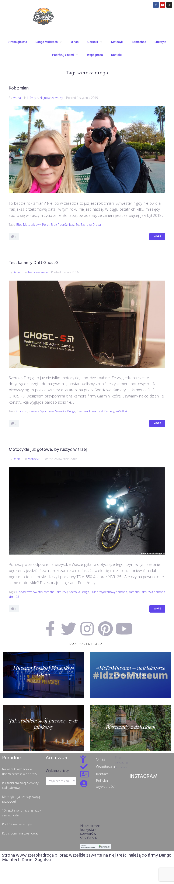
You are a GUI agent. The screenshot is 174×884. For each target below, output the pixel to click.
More (157, 236)
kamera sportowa (41, 411)
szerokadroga (86, 411)
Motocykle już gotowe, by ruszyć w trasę (48, 449)
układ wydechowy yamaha (109, 592)
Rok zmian (19, 88)
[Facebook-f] (156, 5)
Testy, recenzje (38, 272)
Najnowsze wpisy (51, 98)
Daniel (17, 272)
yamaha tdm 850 (141, 592)
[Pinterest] (105, 628)
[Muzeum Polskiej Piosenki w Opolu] (43, 675)
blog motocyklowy (28, 225)
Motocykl (34, 459)
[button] (49, 42)
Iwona (17, 98)
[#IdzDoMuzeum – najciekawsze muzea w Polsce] (130, 675)
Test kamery (105, 411)
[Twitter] (68, 628)
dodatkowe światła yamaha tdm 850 (41, 592)
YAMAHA (121, 411)
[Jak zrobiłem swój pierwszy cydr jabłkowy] (43, 728)
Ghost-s (21, 411)
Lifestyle (32, 98)
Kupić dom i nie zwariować (20, 833)
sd (77, 225)
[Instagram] (169, 5)
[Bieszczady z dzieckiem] (130, 728)
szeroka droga (91, 225)
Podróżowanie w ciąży (17, 824)
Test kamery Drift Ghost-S (33, 262)
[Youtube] (162, 5)
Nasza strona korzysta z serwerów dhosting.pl (90, 832)
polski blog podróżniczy (58, 225)
